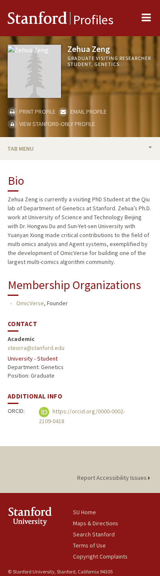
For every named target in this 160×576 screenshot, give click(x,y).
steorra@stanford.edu (36, 348)
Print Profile (36, 111)
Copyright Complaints (100, 556)
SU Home (84, 512)
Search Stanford (94, 534)
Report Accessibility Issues (112, 477)
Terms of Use (89, 545)
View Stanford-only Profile (56, 124)
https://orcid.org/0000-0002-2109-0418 (82, 416)
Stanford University (40, 516)
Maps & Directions (95, 523)
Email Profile (87, 111)
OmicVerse (30, 303)
